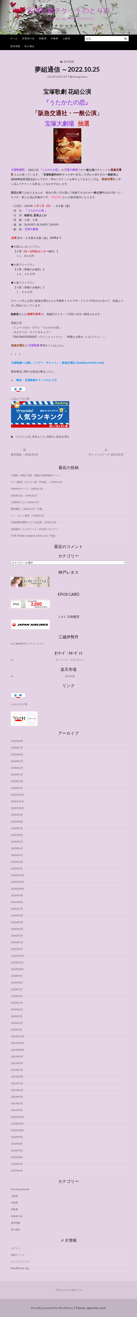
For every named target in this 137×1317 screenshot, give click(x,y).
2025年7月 (17, 828)
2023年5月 (17, 1002)
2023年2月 (17, 1022)
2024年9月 (17, 895)
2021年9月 (17, 1137)
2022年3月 (17, 1096)
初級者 (42, 38)
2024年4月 (17, 928)
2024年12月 (17, 875)
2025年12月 (17, 794)
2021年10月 (17, 1130)
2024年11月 (17, 881)
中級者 (54, 38)
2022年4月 (17, 1090)
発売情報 (15, 46)
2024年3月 (17, 935)
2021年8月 (17, 1143)
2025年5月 (17, 841)
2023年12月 (17, 955)
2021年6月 (17, 1157)
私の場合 (30, 46)
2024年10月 (17, 888)
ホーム (14, 38)
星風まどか (38, 436)
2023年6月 (17, 996)
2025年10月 (17, 808)
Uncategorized (20, 1189)
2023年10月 (17, 969)
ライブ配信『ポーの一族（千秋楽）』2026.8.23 (36, 482)
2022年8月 (17, 1063)
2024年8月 (17, 902)
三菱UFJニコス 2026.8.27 (25, 502)
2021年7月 (17, 1150)
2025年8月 (17, 821)
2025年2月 (17, 861)
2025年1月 (17, 868)
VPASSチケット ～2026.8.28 (27, 488)
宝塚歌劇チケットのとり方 (68, 10)
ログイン (15, 1248)
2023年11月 (17, 962)
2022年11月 (17, 1043)
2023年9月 (17, 975)
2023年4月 (17, 1009)
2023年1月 (16, 1029)
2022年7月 (17, 1069)
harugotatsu (80, 76)
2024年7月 (17, 908)
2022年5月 (17, 1083)
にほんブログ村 (20, 398)
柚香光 (51, 436)
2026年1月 (17, 788)
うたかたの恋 (23, 436)
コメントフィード (20, 1261)
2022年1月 (17, 1110)
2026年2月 (17, 781)
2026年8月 (17, 740)
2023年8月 (17, 982)
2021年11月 (17, 1123)
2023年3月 (17, 1016)
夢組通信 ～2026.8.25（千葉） (27, 508)
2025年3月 (17, 855)
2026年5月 (17, 761)
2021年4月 (17, 1170)
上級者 (66, 38)
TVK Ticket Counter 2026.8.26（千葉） (34, 535)
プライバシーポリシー (68, 1290)
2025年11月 (17, 801)
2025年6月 (17, 834)
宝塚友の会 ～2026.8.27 (24, 495)
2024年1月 (17, 949)
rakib (102, 1308)
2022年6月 (17, 1076)
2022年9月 (17, 1056)
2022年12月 (17, 1036)
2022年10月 (17, 1049)
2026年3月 (17, 774)
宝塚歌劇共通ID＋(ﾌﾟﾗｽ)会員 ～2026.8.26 (33, 522)
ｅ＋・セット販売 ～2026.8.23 (27, 515)
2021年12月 (17, 1116)
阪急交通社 (63, 436)
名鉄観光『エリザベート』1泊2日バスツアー (34, 529)
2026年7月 (17, 747)
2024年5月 (17, 922)
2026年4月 (17, 767)
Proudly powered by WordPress (52, 1308)
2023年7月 (17, 989)
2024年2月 (17, 942)
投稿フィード (18, 1254)
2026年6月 (17, 754)
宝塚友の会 (28, 38)
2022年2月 (17, 1103)
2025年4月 (17, 848)
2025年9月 (17, 814)
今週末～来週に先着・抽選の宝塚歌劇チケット (35, 475)
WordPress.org (20, 1268)
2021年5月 (17, 1163)
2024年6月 (17, 915)
